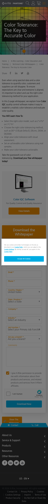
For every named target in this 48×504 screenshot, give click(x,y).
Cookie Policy (19, 247)
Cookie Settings (9, 249)
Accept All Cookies (23, 259)
